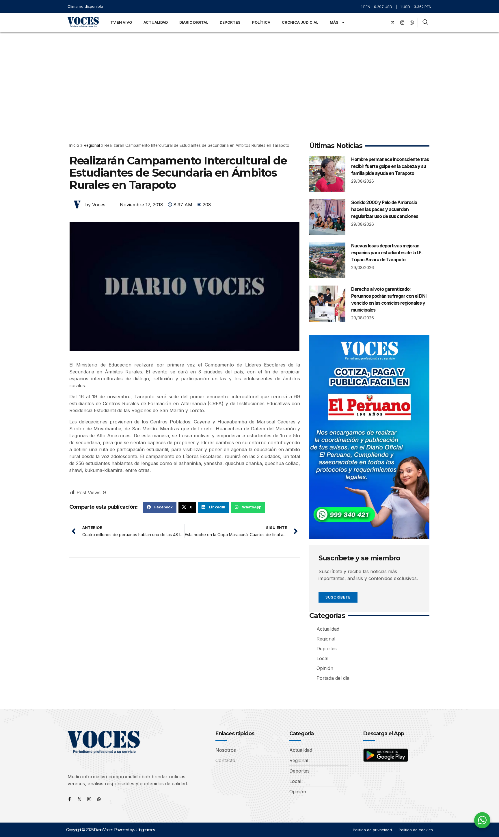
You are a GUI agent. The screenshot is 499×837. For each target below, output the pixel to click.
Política (261, 22)
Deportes (230, 22)
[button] (159, 507)
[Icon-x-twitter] (79, 799)
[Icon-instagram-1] (402, 22)
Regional (92, 145)
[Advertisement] (249, 75)
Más (334, 22)
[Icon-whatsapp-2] (412, 22)
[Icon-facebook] (70, 799)
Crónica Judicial (300, 22)
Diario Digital (193, 22)
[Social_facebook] (383, 22)
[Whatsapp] (99, 799)
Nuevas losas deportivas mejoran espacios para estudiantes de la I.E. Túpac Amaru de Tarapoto (386, 252)
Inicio (74, 145)
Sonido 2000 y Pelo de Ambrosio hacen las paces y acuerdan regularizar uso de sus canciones (384, 209)
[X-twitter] (393, 22)
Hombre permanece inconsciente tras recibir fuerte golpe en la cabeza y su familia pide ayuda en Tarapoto (390, 166)
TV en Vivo (121, 22)
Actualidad (156, 22)
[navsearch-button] (425, 22)
